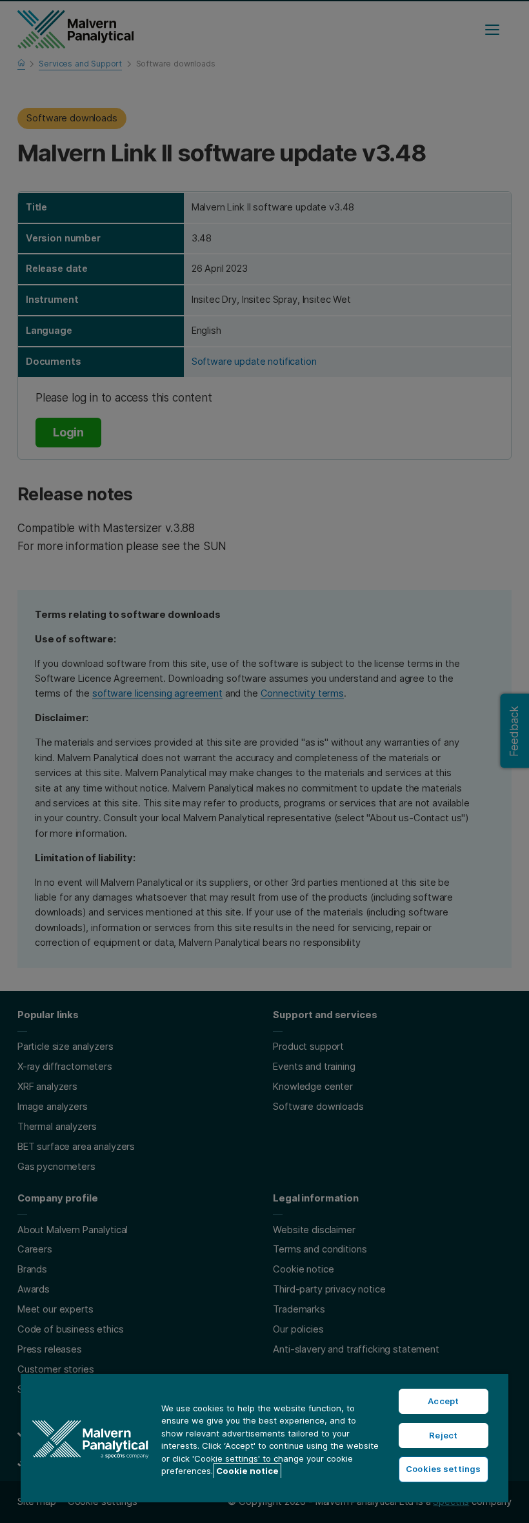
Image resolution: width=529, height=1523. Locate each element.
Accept (443, 1401)
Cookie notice (247, 1471)
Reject (443, 1435)
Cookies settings (443, 1469)
